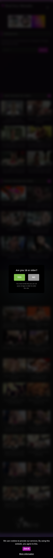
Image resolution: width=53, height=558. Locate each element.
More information (26, 554)
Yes (19, 277)
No (33, 277)
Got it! (26, 549)
